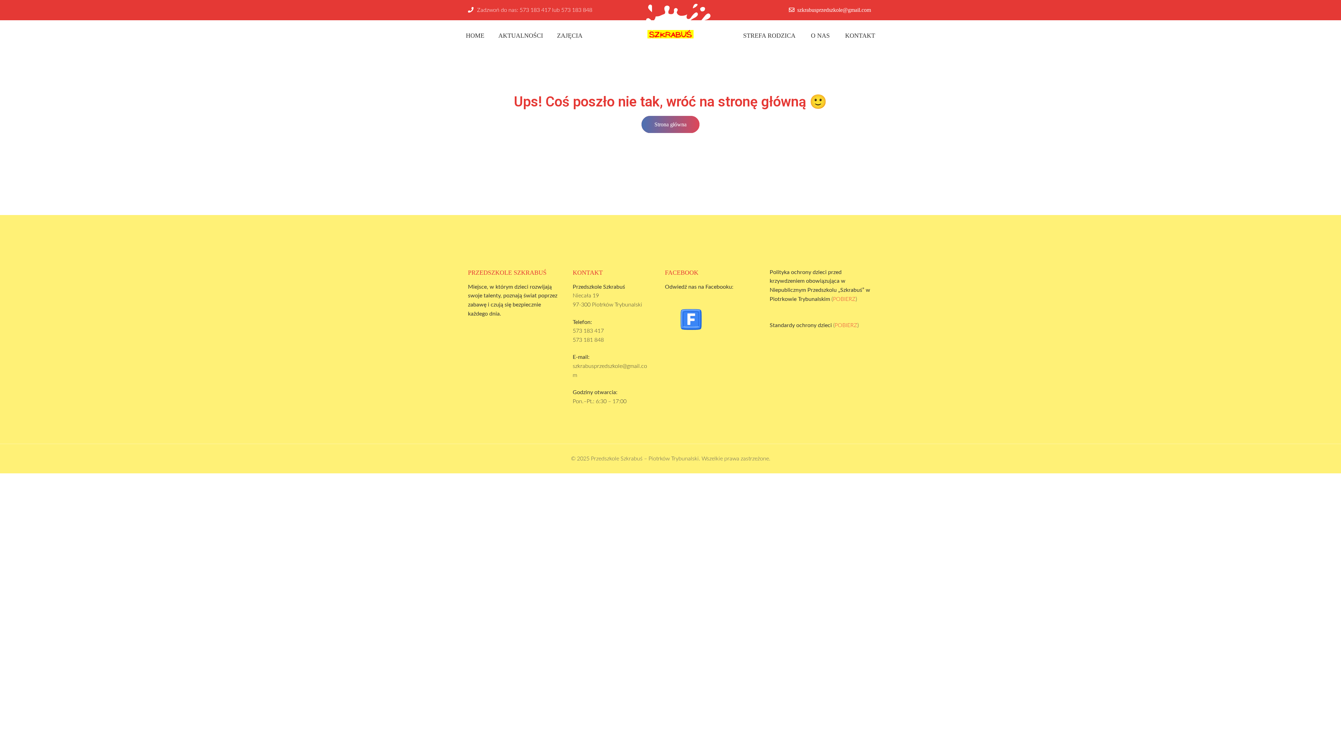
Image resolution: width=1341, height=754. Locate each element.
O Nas (820, 35)
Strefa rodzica (769, 35)
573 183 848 (576, 10)
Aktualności (520, 35)
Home (475, 35)
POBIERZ (844, 299)
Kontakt (860, 35)
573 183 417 (535, 10)
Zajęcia (569, 35)
